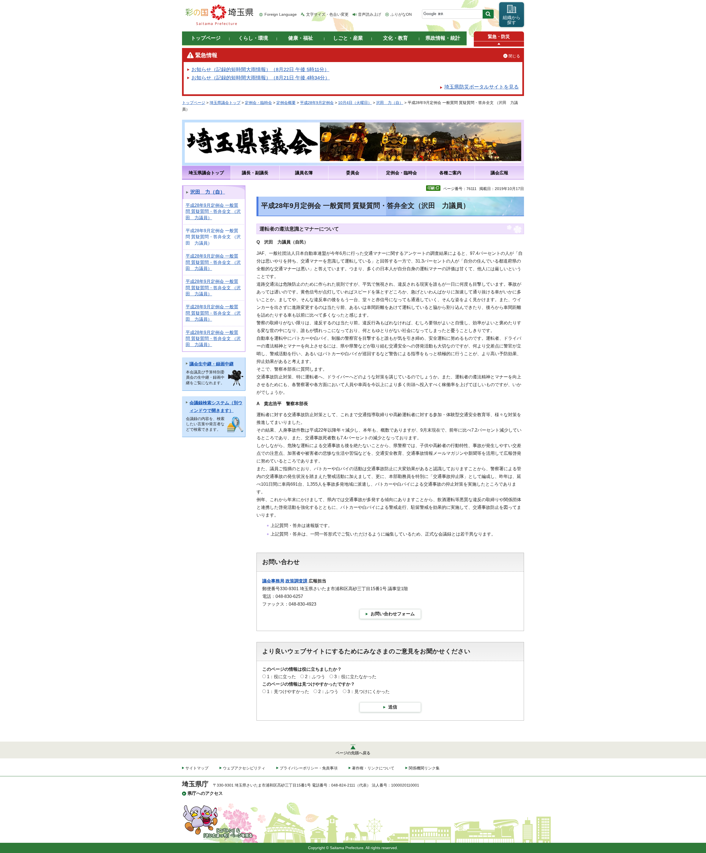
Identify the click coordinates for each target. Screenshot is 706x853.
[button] (499, 44)
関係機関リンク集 (424, 768)
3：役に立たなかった (355, 676)
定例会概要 (286, 102)
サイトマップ (196, 768)
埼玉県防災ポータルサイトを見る (481, 87)
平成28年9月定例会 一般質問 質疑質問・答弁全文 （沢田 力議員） (213, 211)
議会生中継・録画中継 (211, 364)
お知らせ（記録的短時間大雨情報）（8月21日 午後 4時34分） (260, 78)
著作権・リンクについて (373, 768)
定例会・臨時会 (258, 102)
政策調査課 (296, 581)
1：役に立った (281, 676)
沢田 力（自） (389, 102)
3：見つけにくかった (368, 691)
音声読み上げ (369, 14)
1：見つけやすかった (288, 691)
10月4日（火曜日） (355, 102)
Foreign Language (280, 14)
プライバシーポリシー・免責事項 (309, 768)
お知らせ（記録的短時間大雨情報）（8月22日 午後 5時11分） (260, 69)
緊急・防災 (499, 36)
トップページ (193, 102)
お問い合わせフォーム (393, 613)
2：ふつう (315, 676)
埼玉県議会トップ (225, 102)
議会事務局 (273, 581)
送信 (392, 707)
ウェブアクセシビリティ (244, 768)
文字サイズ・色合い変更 (327, 14)
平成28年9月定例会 (317, 102)
